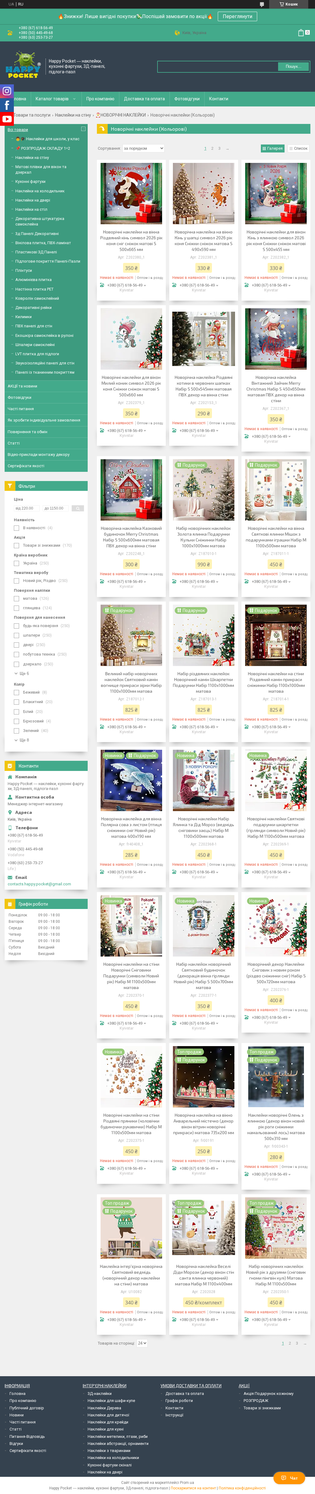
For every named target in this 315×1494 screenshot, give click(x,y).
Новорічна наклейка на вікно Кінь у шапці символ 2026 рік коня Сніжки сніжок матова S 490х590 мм (204, 240)
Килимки (23, 316)
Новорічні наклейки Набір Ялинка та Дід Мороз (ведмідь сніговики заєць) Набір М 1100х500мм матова (203, 827)
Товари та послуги (31, 115)
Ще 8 (24, 740)
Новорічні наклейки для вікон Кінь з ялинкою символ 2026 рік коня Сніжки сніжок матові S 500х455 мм (276, 240)
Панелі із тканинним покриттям (44, 372)
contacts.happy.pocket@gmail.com (39, 884)
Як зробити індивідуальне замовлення (44, 420)
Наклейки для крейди (108, 1422)
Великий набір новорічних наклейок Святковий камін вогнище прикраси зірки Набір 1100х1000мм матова (131, 682)
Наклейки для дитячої (108, 1415)
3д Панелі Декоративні (37, 233)
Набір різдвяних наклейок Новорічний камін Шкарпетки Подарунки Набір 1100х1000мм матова (203, 682)
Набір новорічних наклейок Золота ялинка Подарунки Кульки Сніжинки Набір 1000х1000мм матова (203, 537)
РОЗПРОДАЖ (256, 1400)
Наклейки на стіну (73, 115)
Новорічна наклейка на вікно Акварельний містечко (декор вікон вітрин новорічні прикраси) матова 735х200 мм (203, 1123)
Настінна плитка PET (34, 289)
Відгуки (16, 1443)
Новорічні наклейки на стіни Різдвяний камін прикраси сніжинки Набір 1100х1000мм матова (276, 682)
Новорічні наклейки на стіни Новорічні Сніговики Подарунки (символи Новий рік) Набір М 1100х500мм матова (131, 975)
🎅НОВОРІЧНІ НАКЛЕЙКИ (120, 115)
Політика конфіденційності (242, 1488)
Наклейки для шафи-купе (111, 1400)
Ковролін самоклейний (37, 298)
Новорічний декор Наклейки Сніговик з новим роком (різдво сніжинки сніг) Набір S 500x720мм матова (276, 972)
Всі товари (18, 129)
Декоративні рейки (33, 307)
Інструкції (174, 1415)
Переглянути (237, 16)
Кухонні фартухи (30, 181)
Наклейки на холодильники (113, 1457)
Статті (14, 443)
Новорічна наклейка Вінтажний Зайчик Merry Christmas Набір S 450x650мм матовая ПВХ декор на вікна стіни (275, 389)
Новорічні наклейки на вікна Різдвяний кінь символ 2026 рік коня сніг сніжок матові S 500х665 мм (131, 240)
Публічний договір (27, 1408)
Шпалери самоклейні (35, 344)
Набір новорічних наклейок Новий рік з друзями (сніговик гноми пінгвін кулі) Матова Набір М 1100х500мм (276, 1275)
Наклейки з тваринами (109, 1450)
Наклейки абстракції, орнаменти (118, 1443)
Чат (294, 1478)
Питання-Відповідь (27, 1436)
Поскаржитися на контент (193, 1488)
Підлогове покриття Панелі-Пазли (47, 261)
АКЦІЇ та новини (22, 386)
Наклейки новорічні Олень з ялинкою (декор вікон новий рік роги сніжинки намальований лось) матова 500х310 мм (276, 1126)
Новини (17, 1415)
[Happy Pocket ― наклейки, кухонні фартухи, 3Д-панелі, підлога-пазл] (23, 66)
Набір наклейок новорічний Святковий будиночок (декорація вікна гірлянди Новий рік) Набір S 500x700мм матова (203, 975)
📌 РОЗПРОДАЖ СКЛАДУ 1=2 (42, 148)
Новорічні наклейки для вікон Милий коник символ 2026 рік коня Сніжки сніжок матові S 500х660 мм (131, 386)
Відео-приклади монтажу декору (39, 454)
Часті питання (21, 408)
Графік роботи (179, 1400)
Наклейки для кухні (106, 1429)
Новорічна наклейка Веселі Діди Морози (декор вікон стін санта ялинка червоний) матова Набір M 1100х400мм (203, 1275)
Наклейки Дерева (104, 1408)
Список (301, 148)
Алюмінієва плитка (33, 279)
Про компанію (100, 98)
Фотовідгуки (187, 98)
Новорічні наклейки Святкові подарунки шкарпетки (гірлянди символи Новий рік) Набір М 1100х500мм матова (275, 827)
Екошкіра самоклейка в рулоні (44, 335)
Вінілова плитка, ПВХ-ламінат (43, 243)
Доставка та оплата (144, 98)
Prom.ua (187, 1483)
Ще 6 (24, 673)
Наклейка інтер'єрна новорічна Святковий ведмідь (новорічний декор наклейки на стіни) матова (131, 1275)
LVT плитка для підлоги (37, 354)
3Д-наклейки (100, 1393)
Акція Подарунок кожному (268, 1393)
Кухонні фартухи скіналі (110, 1465)
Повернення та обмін (27, 431)
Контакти (218, 98)
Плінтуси (23, 270)
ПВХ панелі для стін (33, 326)
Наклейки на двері (32, 200)
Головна (18, 98)
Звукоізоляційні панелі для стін (44, 363)
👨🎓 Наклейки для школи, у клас (47, 139)
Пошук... (293, 66)
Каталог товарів (52, 98)
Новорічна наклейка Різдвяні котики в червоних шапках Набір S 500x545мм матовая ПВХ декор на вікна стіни (204, 386)
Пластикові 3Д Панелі (36, 252)
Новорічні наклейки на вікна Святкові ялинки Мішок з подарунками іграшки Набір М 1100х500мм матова (276, 537)
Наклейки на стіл (31, 209)
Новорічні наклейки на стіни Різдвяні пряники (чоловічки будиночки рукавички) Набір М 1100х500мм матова (131, 1123)
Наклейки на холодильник (40, 191)
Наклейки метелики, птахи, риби (118, 1436)
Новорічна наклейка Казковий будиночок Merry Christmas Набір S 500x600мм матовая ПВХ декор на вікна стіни (131, 537)
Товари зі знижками (262, 1408)
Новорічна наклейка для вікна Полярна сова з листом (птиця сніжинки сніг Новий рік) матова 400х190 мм (131, 827)
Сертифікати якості (26, 466)
